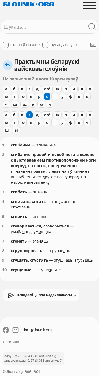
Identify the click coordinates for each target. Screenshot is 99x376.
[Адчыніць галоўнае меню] (89, 5)
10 (4, 269)
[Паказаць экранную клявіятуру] (93, 45)
